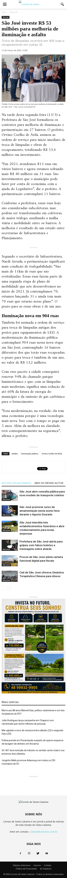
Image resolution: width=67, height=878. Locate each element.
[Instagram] (29, 853)
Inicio (4, 12)
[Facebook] (20, 853)
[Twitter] (38, 853)
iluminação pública (29, 453)
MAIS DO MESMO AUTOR (48, 482)
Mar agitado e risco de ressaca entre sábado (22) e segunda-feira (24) (33, 732)
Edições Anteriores (21, 865)
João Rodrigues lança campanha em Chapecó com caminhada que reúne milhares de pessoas (28, 722)
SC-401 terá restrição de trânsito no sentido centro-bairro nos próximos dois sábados (33, 752)
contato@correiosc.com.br (43, 831)
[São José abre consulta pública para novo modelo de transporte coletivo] (10, 495)
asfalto (15, 453)
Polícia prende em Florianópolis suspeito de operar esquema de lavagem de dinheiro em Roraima (32, 742)
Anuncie (37, 865)
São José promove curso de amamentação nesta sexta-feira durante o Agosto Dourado (40, 510)
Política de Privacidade (26, 868)
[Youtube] (46, 853)
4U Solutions (45, 868)
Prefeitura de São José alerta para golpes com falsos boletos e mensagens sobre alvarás (41, 545)
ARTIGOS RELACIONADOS (16, 482)
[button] (62, 4)
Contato (47, 865)
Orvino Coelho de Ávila (52, 453)
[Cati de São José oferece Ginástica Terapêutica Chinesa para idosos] (10, 576)
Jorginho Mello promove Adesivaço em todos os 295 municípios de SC (28, 762)
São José (5, 17)
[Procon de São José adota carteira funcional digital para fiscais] (10, 560)
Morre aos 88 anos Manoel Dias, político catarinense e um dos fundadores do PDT (33, 712)
